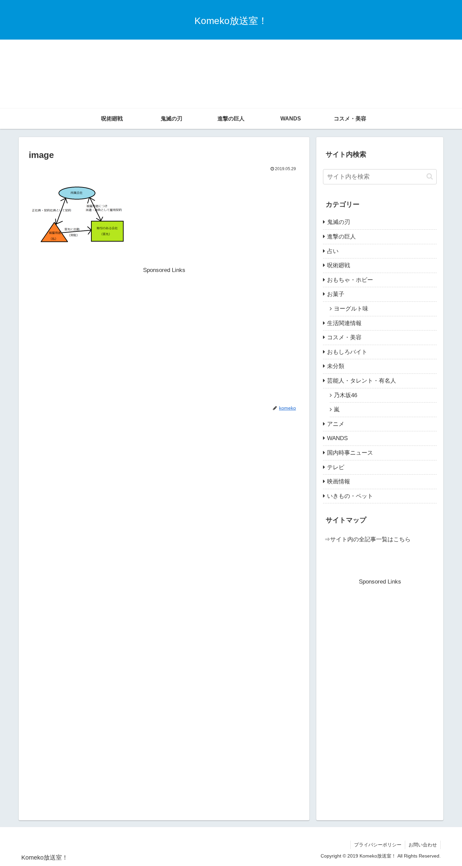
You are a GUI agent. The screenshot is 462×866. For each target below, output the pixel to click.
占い (333, 251)
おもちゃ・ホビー (350, 280)
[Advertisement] (231, 57)
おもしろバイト (347, 352)
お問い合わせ (423, 844)
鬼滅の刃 (338, 222)
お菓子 (335, 294)
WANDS (337, 438)
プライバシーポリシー (377, 844)
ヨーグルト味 (351, 308)
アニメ (335, 424)
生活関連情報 (344, 323)
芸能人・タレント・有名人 (361, 381)
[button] (430, 176)
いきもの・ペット (350, 496)
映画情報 (338, 481)
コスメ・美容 (344, 337)
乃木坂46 (345, 395)
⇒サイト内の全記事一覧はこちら (367, 539)
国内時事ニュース (350, 453)
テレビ (335, 467)
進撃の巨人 (341, 236)
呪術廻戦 (338, 265)
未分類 (335, 366)
